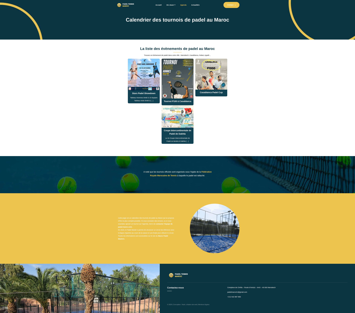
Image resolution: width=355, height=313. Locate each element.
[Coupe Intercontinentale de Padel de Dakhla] (177, 107)
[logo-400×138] (126, 2)
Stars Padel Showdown (143, 93)
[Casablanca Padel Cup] (211, 60)
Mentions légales (203, 304)
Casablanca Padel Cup (211, 92)
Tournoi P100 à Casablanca (177, 101)
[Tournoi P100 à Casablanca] (177, 60)
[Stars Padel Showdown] (144, 60)
